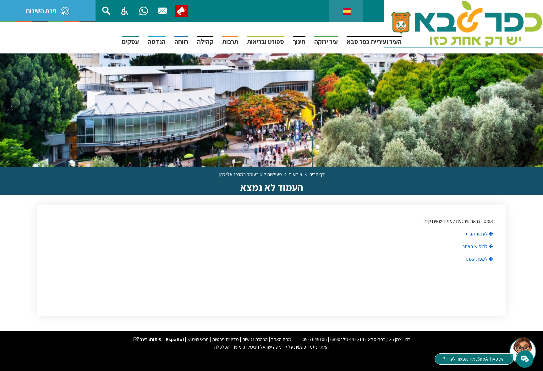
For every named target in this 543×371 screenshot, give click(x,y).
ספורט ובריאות (265, 41)
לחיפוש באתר (476, 246)
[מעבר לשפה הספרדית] (347, 11)
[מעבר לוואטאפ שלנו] (143, 11)
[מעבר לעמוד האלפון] (162, 11)
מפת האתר (281, 339)
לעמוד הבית (477, 233)
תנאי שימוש (198, 339)
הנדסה (157, 41)
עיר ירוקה (326, 41)
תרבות (230, 41)
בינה (141, 339)
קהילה (205, 41)
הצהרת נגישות (255, 339)
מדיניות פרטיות (225, 339)
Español (175, 339)
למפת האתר (477, 259)
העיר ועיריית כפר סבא (374, 41)
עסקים (130, 41)
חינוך (299, 41)
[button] (124, 11)
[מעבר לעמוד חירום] (181, 11)
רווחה (181, 41)
